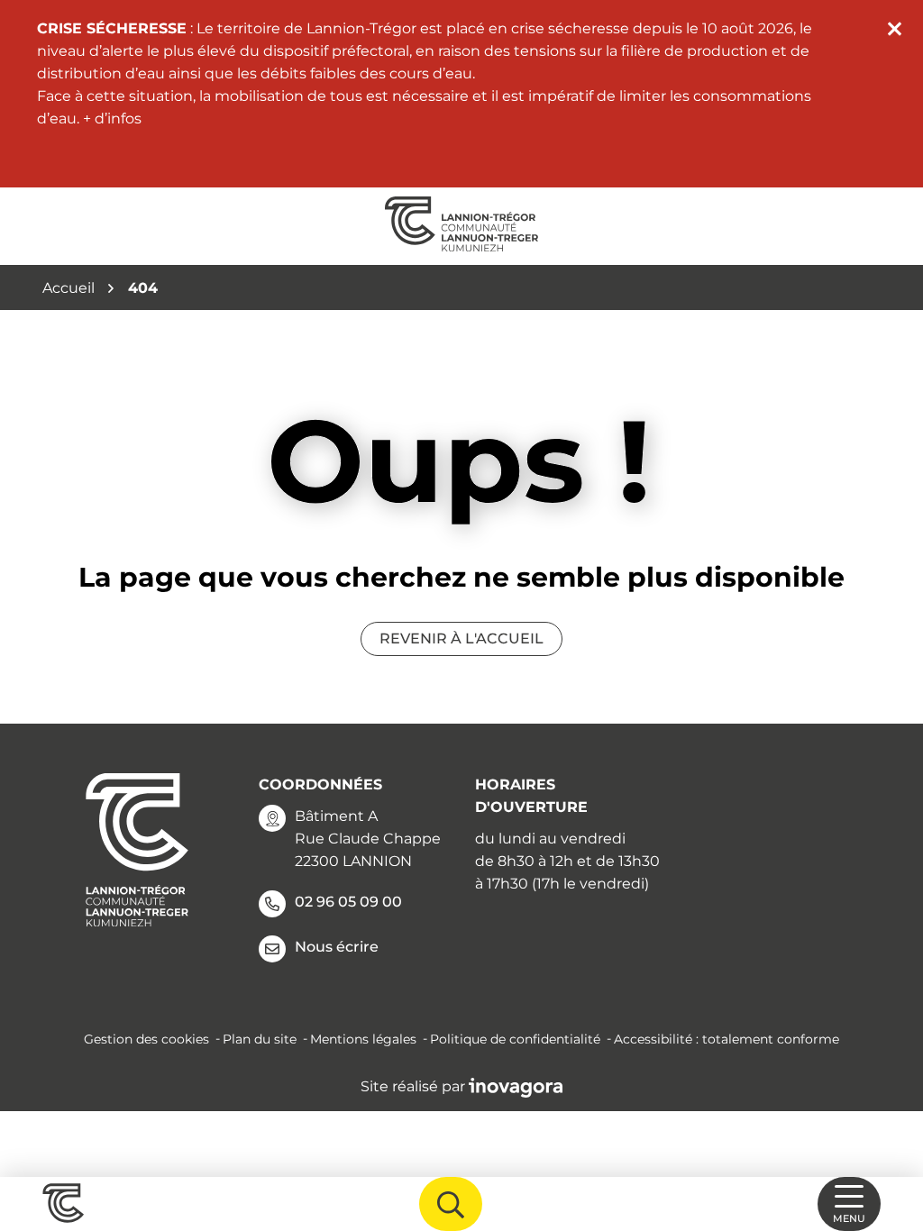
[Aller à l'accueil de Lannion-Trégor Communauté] (461, 226)
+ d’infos (112, 118)
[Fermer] (894, 29)
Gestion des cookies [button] (146, 1039)
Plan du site (260, 1039)
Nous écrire (337, 946)
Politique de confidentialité (515, 1039)
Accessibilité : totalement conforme (726, 1039)
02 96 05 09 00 (348, 901)
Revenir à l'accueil (461, 638)
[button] (886, 1136)
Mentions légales (363, 1039)
